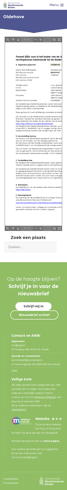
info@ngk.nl (18, 345)
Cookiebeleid (10, 478)
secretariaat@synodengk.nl (26, 360)
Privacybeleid (10, 483)
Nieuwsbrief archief (34, 315)
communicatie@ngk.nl (24, 457)
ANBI (14, 370)
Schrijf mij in (33, 306)
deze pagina (51, 440)
